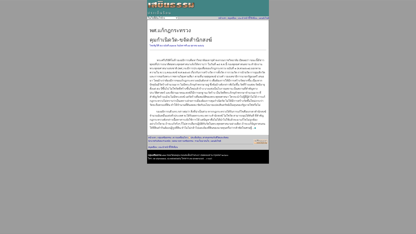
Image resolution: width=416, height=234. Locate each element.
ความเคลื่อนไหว (180, 137)
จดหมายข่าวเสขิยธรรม (182, 141)
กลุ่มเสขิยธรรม (164, 137)
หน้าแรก (222, 18)
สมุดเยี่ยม (232, 18)
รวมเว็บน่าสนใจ (202, 141)
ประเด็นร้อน (196, 137)
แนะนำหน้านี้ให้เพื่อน (247, 18)
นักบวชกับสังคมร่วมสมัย (159, 141)
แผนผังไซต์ (264, 18)
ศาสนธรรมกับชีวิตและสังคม (216, 137)
